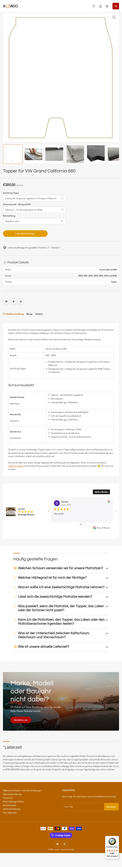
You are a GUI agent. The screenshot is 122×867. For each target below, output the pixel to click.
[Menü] (117, 838)
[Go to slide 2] (81, 524)
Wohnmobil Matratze (11, 808)
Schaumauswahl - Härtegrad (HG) (17, 204)
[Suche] (94, 6)
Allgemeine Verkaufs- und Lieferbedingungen (22, 790)
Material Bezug (9, 215)
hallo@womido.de (15, 465)
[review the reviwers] (109, 502)
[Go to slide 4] (85, 524)
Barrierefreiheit (9, 805)
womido (56, 849)
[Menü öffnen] (115, 6)
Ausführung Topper (11, 193)
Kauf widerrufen (10, 812)
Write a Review (101, 492)
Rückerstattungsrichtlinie (13, 801)
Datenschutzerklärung (12, 794)
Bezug (29, 313)
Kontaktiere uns (21, 720)
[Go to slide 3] (83, 524)
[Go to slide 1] (78, 524)
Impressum (8, 797)
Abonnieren (111, 806)
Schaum (39, 313)
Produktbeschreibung (13, 313)
